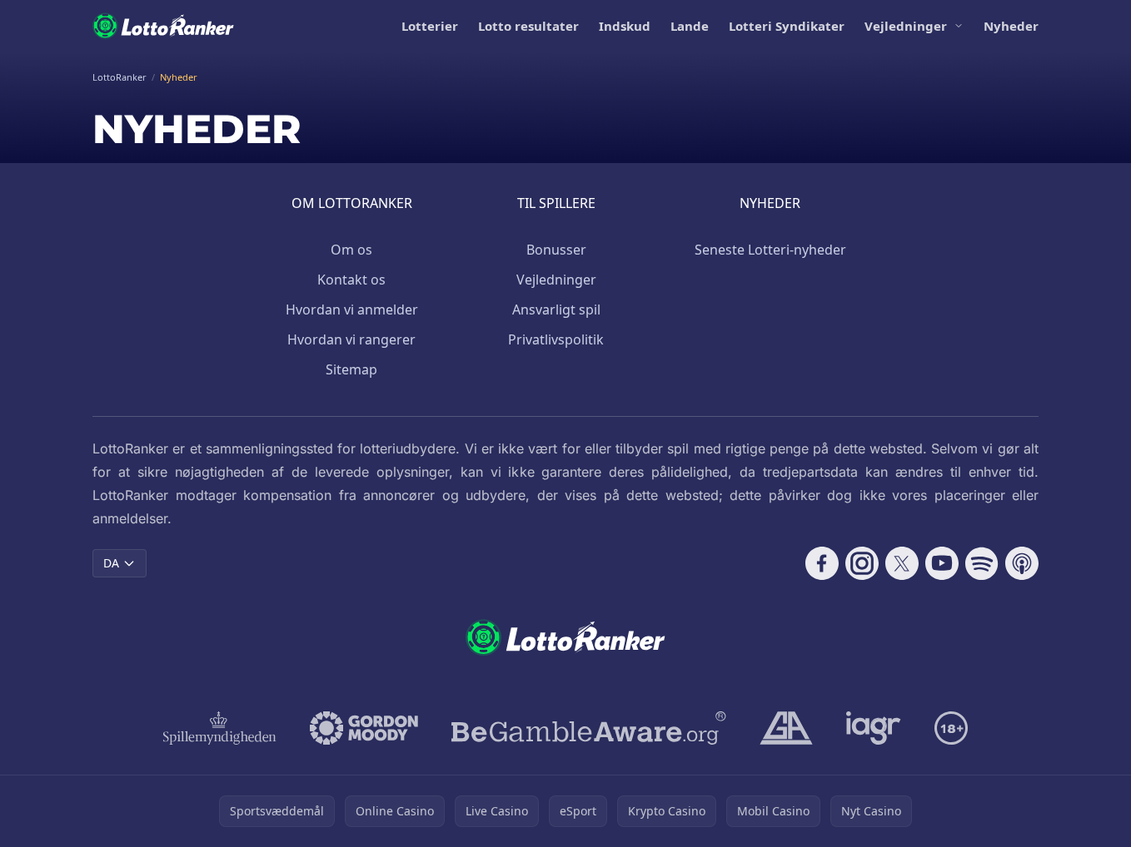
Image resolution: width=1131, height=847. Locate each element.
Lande (689, 25)
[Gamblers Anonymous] (786, 728)
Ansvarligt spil (556, 309)
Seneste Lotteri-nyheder (770, 249)
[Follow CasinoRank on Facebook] (822, 563)
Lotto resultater (528, 25)
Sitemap (351, 369)
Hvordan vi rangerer (351, 339)
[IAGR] (873, 728)
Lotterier (429, 25)
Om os (351, 249)
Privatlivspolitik (556, 339)
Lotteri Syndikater (787, 25)
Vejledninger (905, 25)
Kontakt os (351, 279)
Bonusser (556, 249)
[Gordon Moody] (364, 728)
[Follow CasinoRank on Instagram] (862, 563)
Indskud (624, 25)
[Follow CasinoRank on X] (902, 563)
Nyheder (1011, 25)
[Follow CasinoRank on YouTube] (942, 563)
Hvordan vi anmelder (352, 309)
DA (111, 563)
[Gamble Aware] (588, 728)
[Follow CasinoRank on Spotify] (982, 563)
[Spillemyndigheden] (220, 728)
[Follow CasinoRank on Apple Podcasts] (1022, 563)
